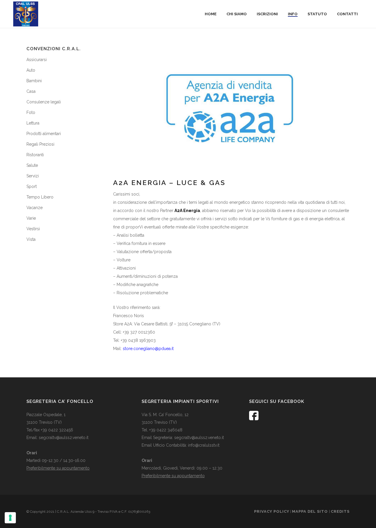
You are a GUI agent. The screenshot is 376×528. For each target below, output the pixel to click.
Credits (340, 511)
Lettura (32, 123)
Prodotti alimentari (43, 133)
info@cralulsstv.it (203, 445)
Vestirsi (33, 228)
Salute (32, 165)
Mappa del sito (310, 511)
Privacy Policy (271, 511)
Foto (30, 112)
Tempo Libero (39, 197)
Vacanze (34, 207)
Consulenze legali (43, 102)
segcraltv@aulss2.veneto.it (63, 437)
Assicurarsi (36, 59)
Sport (31, 186)
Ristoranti (35, 154)
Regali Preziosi (40, 144)
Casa (31, 91)
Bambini (34, 80)
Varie (31, 218)
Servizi (32, 176)
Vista (31, 239)
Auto (30, 70)
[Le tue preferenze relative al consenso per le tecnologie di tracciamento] (10, 517)
